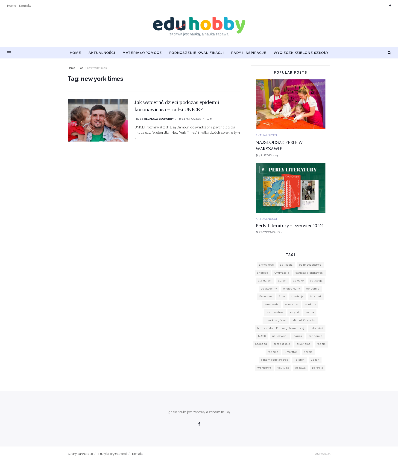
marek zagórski (275, 320)
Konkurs (310, 304)
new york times (97, 68)
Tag (81, 68)
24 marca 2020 (191, 118)
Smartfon (291, 352)
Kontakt (25, 5)
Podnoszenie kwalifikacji (196, 52)
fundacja (297, 296)
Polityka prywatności (112, 453)
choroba (262, 272)
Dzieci (282, 280)
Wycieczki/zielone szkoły (301, 52)
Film (282, 296)
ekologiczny (291, 288)
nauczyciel (279, 336)
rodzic (321, 343)
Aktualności (101, 52)
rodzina (273, 352)
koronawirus (275, 312)
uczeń (315, 359)
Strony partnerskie (80, 453)
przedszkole (281, 343)
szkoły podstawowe (274, 359)
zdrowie (317, 367)
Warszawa (264, 367)
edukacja (316, 280)
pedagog (261, 343)
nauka (298, 336)
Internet (315, 296)
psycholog (303, 343)
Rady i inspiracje (248, 52)
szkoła (308, 352)
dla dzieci (265, 280)
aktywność (266, 264)
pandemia (315, 336)
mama (309, 312)
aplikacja (286, 264)
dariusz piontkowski (310, 272)
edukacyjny (269, 288)
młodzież (316, 328)
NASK (262, 336)
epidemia (312, 288)
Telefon (299, 359)
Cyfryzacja (282, 272)
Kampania (272, 304)
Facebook (265, 296)
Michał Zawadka (304, 320)
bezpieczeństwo (310, 264)
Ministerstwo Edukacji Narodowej (280, 328)
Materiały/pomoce (142, 52)
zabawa (300, 367)
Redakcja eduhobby (159, 118)
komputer (291, 304)
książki (294, 312)
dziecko (298, 280)
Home (11, 5)
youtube (283, 367)
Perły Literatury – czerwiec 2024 (290, 225)
